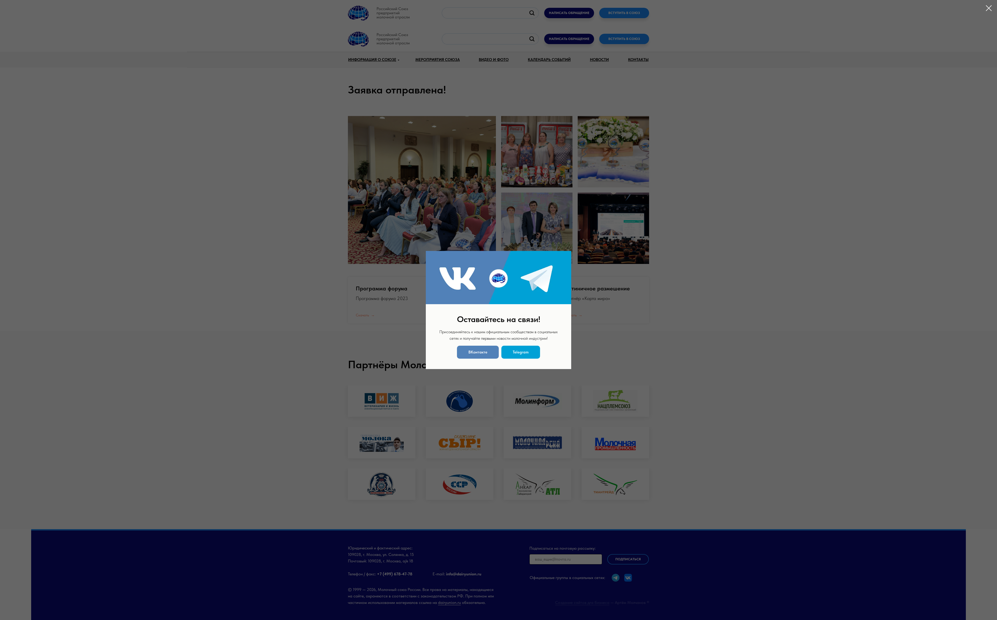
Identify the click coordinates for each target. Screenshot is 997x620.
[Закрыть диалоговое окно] (988, 8)
